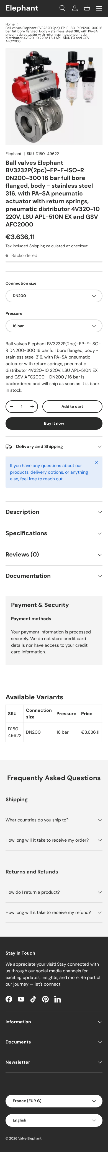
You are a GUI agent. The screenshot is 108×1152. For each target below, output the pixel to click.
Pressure (14, 313)
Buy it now (54, 423)
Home (10, 24)
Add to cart (72, 406)
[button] (87, 8)
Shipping (37, 245)
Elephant (14, 153)
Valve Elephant (30, 1138)
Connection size (21, 283)
